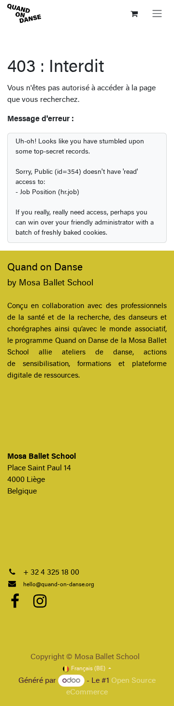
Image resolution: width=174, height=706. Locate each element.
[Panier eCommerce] (134, 13)
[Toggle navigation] (157, 13)
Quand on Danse (45, 268)
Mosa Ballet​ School (56, 283)
